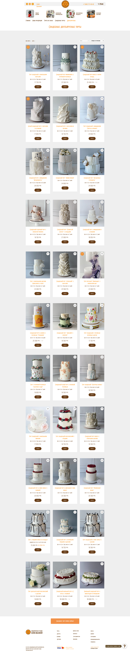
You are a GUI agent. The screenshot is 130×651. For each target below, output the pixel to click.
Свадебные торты (60, 20)
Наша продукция (37, 20)
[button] (65, 621)
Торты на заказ (48, 20)
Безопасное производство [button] (59, 13)
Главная (28, 20)
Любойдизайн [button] (37, 13)
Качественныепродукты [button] (79, 13)
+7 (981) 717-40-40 (88, 4)
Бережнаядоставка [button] (98, 13)
